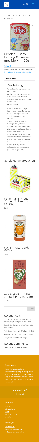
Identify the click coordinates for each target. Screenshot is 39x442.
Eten (10, 16)
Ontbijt (29, 72)
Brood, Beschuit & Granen (13, 72)
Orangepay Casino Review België (15, 338)
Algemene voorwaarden (13, 429)
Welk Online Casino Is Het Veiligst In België (19, 331)
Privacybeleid (10, 427)
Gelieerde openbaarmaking (14, 432)
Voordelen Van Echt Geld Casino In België (18, 334)
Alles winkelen (10, 409)
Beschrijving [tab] (11, 78)
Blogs (7, 412)
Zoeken (31, 309)
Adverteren (9, 417)
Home (6, 16)
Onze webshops (11, 414)
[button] (32, 25)
